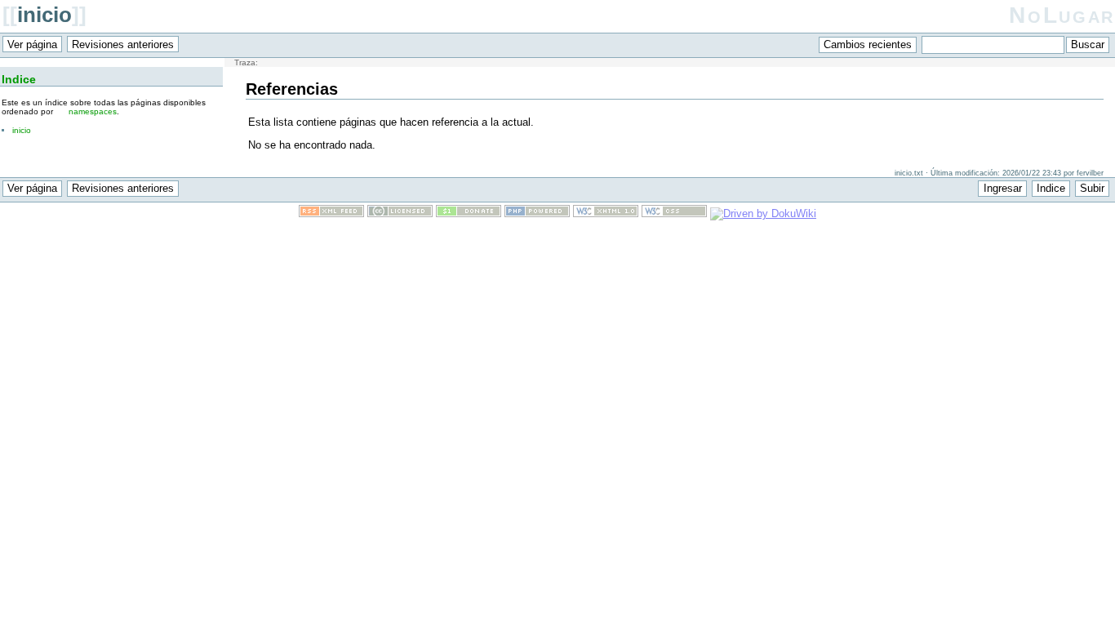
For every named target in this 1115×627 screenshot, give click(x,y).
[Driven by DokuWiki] (763, 213)
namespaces (93, 111)
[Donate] (468, 213)
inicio (44, 14)
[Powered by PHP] (537, 213)
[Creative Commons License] (400, 213)
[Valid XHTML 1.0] (605, 213)
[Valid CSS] (674, 213)
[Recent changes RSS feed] (331, 213)
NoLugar (1062, 15)
